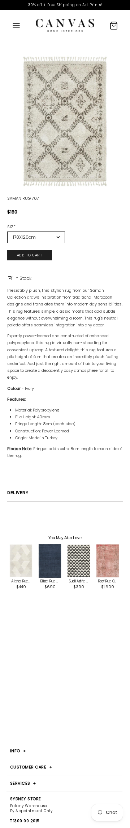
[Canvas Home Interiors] (65, 25)
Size (11, 227)
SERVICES (23, 783)
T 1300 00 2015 (25, 821)
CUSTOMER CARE (31, 767)
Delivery (17, 492)
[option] (65, 121)
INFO (18, 750)
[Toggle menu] (16, 25)
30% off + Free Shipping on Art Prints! (65, 5)
